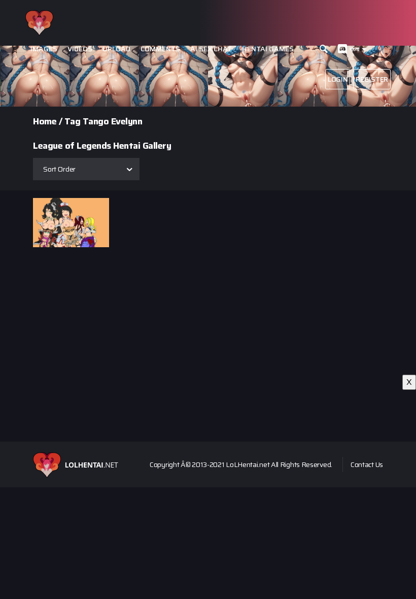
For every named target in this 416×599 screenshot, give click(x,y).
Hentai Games (268, 49)
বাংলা (354, 49)
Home (44, 121)
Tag (72, 121)
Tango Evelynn (113, 121)
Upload (116, 49)
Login (338, 79)
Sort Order (59, 169)
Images (43, 49)
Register (372, 79)
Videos (79, 49)
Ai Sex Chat (211, 49)
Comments (160, 49)
